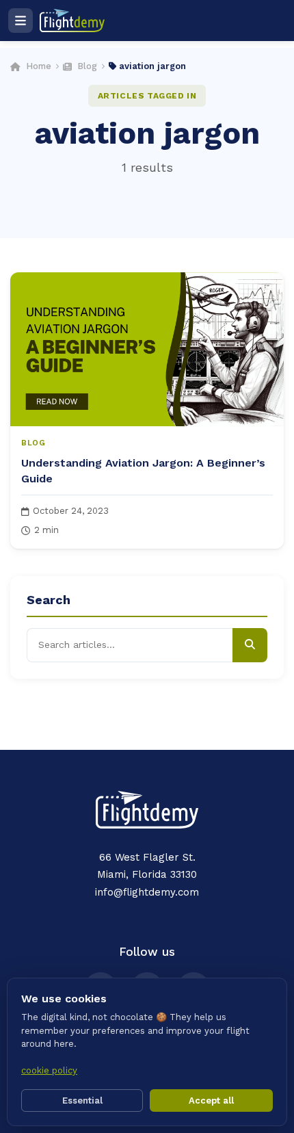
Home (38, 66)
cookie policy (49, 1070)
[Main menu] (20, 20)
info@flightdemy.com (147, 892)
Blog (87, 66)
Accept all (211, 1100)
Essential (82, 1100)
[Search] (249, 645)
